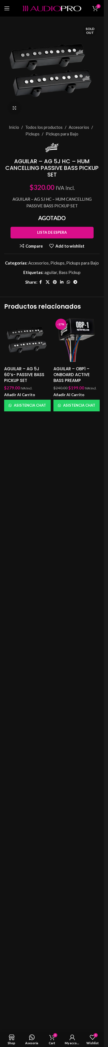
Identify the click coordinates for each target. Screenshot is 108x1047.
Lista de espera (52, 232)
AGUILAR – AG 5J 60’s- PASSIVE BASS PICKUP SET (24, 374)
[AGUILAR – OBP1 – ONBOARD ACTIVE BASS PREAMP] (76, 340)
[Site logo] (52, 7)
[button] (19, 394)
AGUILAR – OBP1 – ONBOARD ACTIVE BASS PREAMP (71, 374)
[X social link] (47, 282)
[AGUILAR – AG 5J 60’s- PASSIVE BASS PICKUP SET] (27, 340)
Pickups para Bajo (62, 133)
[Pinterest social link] (54, 282)
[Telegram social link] (75, 282)
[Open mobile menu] (6, 8)
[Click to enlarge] (14, 108)
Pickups (32, 133)
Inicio (14, 127)
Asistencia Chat (30, 405)
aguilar (50, 272)
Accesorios (79, 127)
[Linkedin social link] (61, 282)
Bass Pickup (70, 272)
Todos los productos (44, 127)
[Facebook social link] (40, 282)
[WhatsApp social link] (68, 282)
